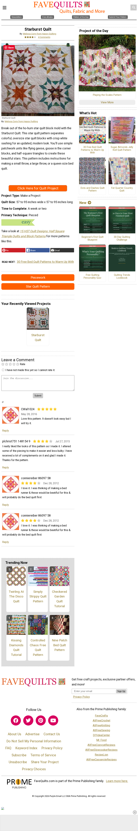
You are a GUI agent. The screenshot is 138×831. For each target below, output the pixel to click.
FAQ (8, 748)
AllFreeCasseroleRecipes (101, 759)
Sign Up (121, 691)
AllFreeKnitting (101, 725)
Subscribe (19, 755)
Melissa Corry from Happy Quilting (39, 33)
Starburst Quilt (37, 337)
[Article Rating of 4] (30, 37)
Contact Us (52, 734)
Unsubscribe (18, 762)
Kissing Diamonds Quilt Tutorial (16, 647)
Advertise (32, 734)
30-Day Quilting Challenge (122, 238)
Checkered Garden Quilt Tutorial (59, 599)
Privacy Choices (34, 769)
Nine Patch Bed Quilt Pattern (59, 645)
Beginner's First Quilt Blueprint (93, 238)
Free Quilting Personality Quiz (92, 276)
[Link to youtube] (53, 720)
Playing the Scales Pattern (107, 95)
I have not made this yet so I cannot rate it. (30, 370)
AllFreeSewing (101, 730)
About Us (14, 734)
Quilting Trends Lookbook (122, 276)
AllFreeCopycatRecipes (101, 745)
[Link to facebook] (16, 720)
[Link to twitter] (28, 720)
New (82, 203)
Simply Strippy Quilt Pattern (37, 596)
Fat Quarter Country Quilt (122, 189)
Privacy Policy (51, 748)
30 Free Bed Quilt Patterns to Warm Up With (45, 261)
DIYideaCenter (101, 735)
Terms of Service (43, 755)
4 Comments (44, 37)
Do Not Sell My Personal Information (33, 741)
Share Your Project (45, 762)
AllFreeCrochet (101, 720)
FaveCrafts (101, 715)
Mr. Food (101, 740)
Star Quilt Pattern (38, 286)
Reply (5, 430)
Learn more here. (117, 781)
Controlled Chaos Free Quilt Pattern (38, 647)
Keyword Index (26, 748)
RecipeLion (101, 754)
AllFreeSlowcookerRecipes (101, 749)
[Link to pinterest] (41, 720)
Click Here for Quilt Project (38, 188)
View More (107, 102)
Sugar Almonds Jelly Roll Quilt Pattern (122, 148)
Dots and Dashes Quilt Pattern (93, 189)
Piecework (38, 277)
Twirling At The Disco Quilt (16, 596)
